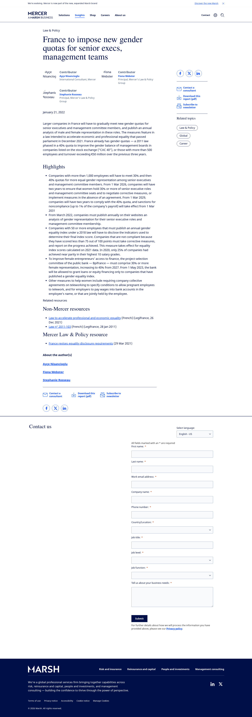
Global (184, 136)
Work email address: (142, 476)
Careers (105, 15)
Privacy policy (174, 628)
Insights (80, 15)
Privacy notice (51, 700)
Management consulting (209, 669)
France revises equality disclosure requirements (81, 343)
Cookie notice (83, 700)
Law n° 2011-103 (60, 327)
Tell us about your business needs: (150, 583)
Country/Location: (141, 522)
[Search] (222, 15)
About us (120, 15)
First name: (137, 446)
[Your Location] (215, 15)
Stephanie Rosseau (71, 94)
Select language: (186, 428)
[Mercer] (40, 15)
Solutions (64, 15)
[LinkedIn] (212, 684)
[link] (46, 408)
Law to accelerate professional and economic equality (85, 318)
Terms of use (34, 700)
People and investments (175, 669)
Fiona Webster (126, 76)
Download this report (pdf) (86, 395)
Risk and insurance (110, 669)
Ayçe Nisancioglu (69, 76)
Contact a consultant (55, 395)
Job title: (135, 537)
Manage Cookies (101, 700)
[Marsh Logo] (43, 670)
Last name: (137, 461)
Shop (93, 15)
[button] (223, 3)
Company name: (140, 492)
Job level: (136, 552)
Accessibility (67, 700)
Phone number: (140, 507)
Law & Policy (51, 30)
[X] (220, 684)
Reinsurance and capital (141, 669)
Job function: (138, 567)
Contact (205, 15)
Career (184, 143)
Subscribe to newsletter (114, 395)
